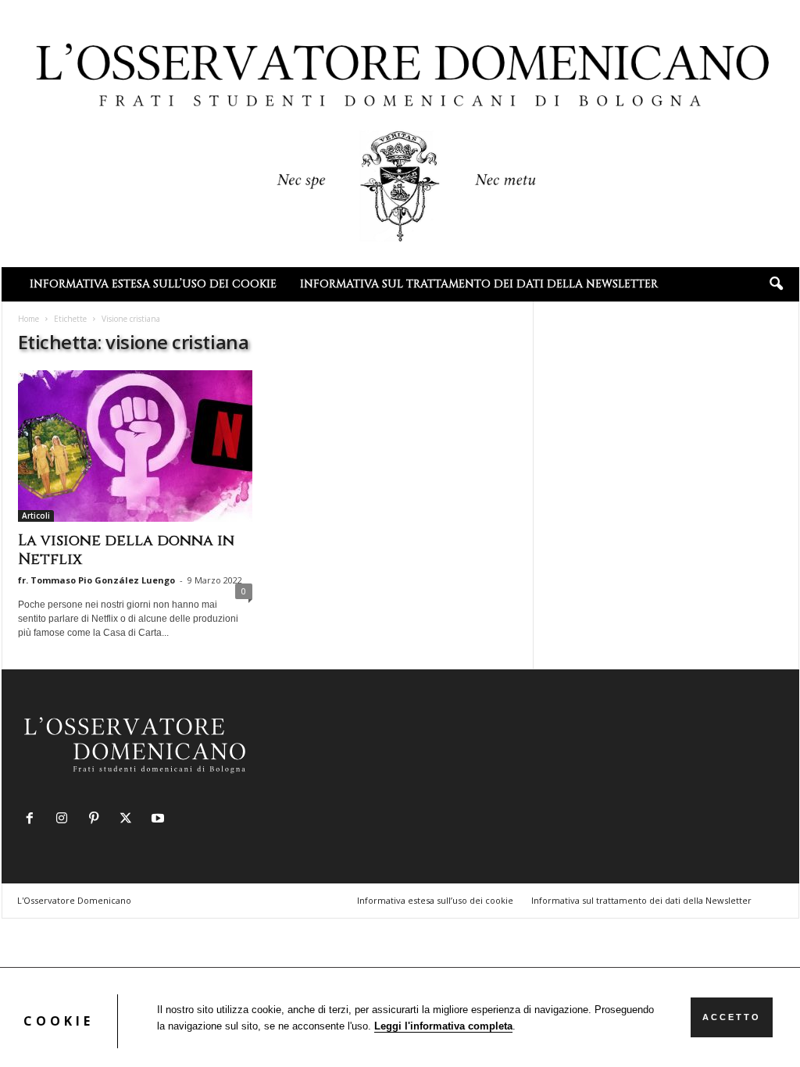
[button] (776, 284)
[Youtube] (159, 820)
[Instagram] (65, 820)
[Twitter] (129, 820)
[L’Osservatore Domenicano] (400, 132)
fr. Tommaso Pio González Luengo (96, 580)
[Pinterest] (97, 820)
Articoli (36, 515)
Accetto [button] (731, 1017)
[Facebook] (33, 820)
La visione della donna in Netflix (126, 549)
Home (28, 318)
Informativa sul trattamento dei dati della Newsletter (479, 284)
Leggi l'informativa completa (443, 1026)
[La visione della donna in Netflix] (135, 446)
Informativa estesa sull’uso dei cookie (153, 284)
